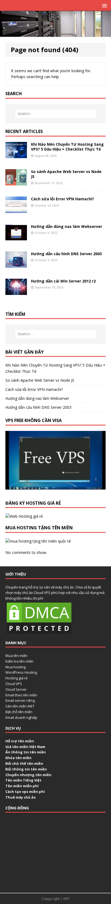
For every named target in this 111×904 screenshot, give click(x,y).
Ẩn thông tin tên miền (25, 752)
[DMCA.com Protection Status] (39, 632)
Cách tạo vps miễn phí (25, 791)
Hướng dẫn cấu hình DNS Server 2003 (66, 253)
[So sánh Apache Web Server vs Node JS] (16, 182)
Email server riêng (20, 700)
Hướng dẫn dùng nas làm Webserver (66, 226)
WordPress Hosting (21, 672)
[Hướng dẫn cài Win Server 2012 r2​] (16, 291)
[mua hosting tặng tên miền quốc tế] (38, 541)
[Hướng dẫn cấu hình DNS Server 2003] (16, 264)
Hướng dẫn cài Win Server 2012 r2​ (63, 281)
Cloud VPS (13, 683)
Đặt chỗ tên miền (18, 711)
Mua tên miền (16, 655)
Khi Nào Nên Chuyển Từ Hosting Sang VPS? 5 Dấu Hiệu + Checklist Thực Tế (67, 147)
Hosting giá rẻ (16, 678)
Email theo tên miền (21, 695)
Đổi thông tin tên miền (26, 769)
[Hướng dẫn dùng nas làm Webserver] (16, 237)
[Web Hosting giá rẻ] (24, 516)
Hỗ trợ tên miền (19, 741)
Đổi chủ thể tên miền (24, 763)
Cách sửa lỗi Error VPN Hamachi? (62, 198)
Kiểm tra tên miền (19, 661)
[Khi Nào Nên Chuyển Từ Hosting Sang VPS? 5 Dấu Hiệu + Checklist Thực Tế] (16, 155)
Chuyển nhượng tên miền (28, 774)
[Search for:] (56, 113)
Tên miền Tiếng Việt (23, 780)
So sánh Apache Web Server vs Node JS (66, 174)
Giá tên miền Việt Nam (25, 746)
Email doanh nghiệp (21, 717)
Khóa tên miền (18, 757)
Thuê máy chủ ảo (20, 797)
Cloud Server (16, 689)
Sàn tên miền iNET (19, 706)
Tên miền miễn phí (22, 785)
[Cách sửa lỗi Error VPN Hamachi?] (16, 209)
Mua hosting (15, 666)
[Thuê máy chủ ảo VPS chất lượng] (55, 33)
